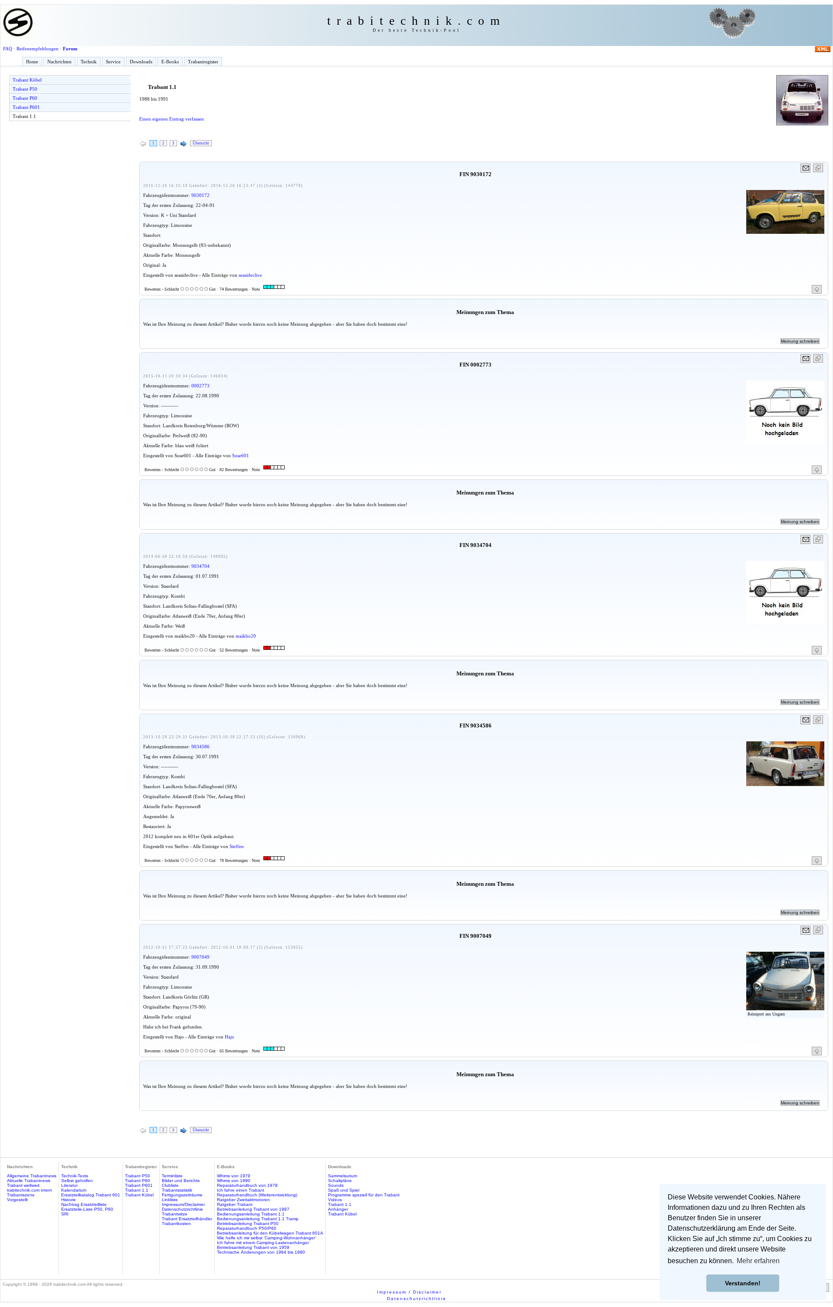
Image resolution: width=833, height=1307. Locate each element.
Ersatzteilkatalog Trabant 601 (90, 1194)
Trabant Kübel (27, 79)
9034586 (200, 746)
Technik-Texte (75, 1175)
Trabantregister (203, 61)
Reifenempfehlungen (37, 48)
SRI (65, 1214)
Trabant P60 (25, 98)
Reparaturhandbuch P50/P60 (246, 1228)
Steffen (237, 846)
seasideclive (250, 275)
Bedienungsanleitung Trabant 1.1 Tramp (257, 1218)
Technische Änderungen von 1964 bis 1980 (261, 1252)
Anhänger (338, 1209)
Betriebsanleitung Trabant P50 (248, 1223)
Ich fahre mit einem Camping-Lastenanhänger (263, 1242)
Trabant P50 (25, 89)
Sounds (336, 1185)
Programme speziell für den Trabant (364, 1194)
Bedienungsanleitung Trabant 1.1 (251, 1214)
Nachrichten (59, 61)
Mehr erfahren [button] (758, 1260)
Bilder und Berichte (181, 1180)
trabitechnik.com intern (29, 1190)
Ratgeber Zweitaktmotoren (243, 1199)
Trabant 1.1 (24, 116)
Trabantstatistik (177, 1190)
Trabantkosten (176, 1223)
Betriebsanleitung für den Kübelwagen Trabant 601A (270, 1233)
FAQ (7, 48)
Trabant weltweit (23, 1185)
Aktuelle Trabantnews (28, 1180)
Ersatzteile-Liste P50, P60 (87, 1209)
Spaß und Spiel (343, 1190)
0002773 (200, 385)
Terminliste (172, 1175)
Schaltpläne (340, 1180)
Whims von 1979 (233, 1175)
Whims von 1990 (233, 1180)
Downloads (141, 61)
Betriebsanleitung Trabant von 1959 (253, 1247)
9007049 (200, 957)
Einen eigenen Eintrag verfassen (171, 118)
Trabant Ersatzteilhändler (187, 1218)
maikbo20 (246, 636)
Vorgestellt (17, 1199)
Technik (89, 61)
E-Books (170, 61)
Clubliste (170, 1185)
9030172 (200, 195)
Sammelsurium (342, 1175)
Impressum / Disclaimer (409, 1292)
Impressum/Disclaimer (183, 1204)
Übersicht (201, 143)
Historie (68, 1199)
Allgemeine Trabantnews (31, 1175)
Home (32, 61)
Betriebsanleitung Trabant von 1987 (253, 1209)
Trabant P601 (26, 107)
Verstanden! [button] (743, 1283)
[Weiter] (183, 144)
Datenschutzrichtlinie (182, 1209)
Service (113, 61)
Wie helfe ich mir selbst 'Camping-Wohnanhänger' (266, 1237)
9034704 (200, 566)
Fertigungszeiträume (182, 1194)
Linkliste (170, 1199)
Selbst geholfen (77, 1180)
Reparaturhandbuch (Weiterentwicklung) (257, 1194)
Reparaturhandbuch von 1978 (247, 1185)
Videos (335, 1199)
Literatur (69, 1185)
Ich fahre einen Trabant (240, 1190)
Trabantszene (21, 1194)
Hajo (229, 1036)
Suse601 (240, 455)
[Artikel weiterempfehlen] (806, 168)
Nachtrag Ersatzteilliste (84, 1204)
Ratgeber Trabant (235, 1204)
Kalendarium (73, 1190)
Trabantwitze (174, 1214)
